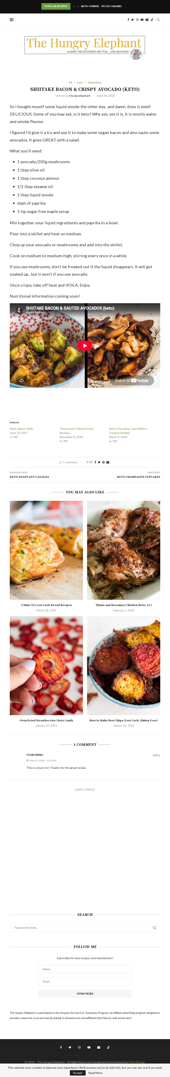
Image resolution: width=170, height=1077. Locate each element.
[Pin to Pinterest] (103, 462)
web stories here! (122, 1018)
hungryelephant (80, 95)
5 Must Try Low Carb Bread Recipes (46, 605)
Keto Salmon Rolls (21, 428)
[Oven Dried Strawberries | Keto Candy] (46, 665)
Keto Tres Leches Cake (96, 6)
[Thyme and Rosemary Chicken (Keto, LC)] (123, 550)
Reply (156, 756)
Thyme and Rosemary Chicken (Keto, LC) (123, 605)
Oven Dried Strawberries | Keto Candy (46, 720)
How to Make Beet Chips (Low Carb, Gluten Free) (124, 720)
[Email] (147, 20)
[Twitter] (132, 20)
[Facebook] (128, 20)
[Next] (77, 6)
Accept (78, 1073)
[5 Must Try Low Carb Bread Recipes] (46, 550)
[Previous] (73, 6)
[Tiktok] (152, 20)
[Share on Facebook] (95, 462)
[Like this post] (90, 462)
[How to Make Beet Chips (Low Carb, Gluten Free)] (123, 665)
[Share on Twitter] (99, 462)
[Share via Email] (107, 462)
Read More (95, 1072)
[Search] (158, 20)
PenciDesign (137, 1062)
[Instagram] (137, 20)
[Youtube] (142, 20)
